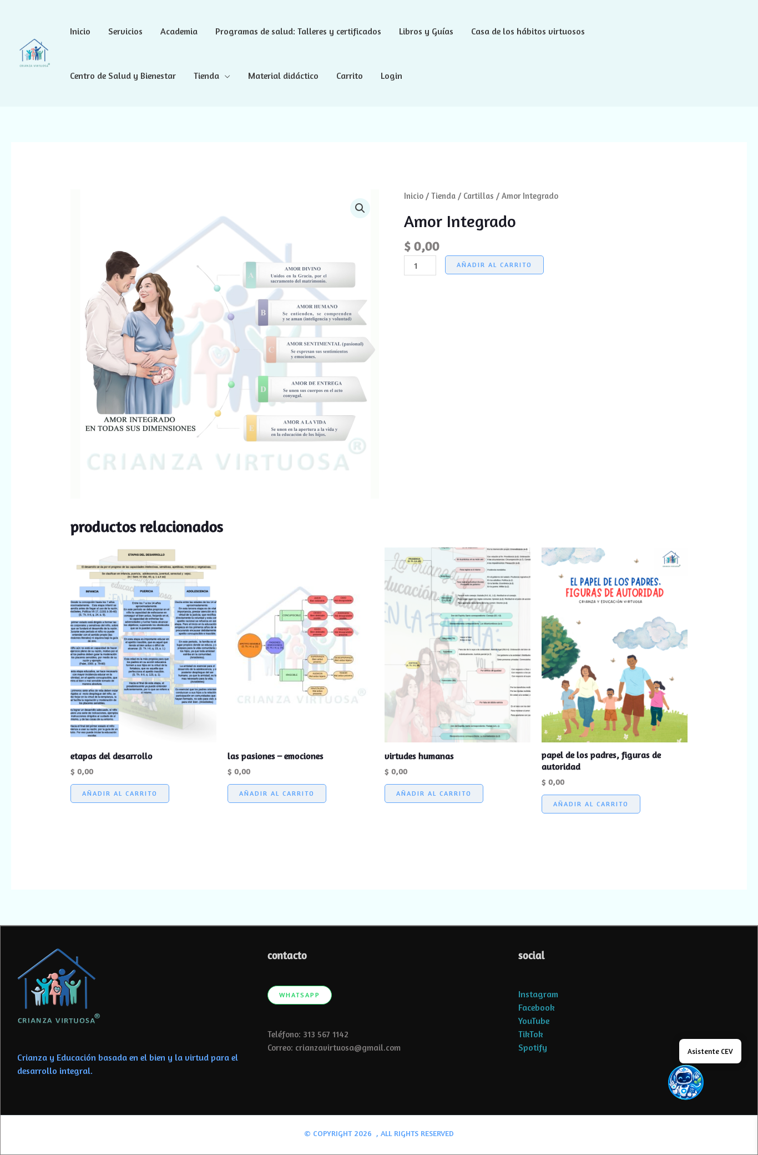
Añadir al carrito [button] (120, 793)
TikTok (530, 1034)
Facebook (536, 1007)
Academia (179, 31)
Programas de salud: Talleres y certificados (298, 31)
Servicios (125, 31)
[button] (727, 53)
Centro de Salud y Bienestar (123, 75)
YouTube (533, 1020)
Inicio (80, 31)
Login (391, 75)
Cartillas (478, 195)
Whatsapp (299, 995)
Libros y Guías (426, 31)
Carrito (349, 75)
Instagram (538, 994)
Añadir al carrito (494, 264)
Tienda (206, 75)
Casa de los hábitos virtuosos (528, 31)
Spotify (532, 1047)
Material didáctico (283, 75)
